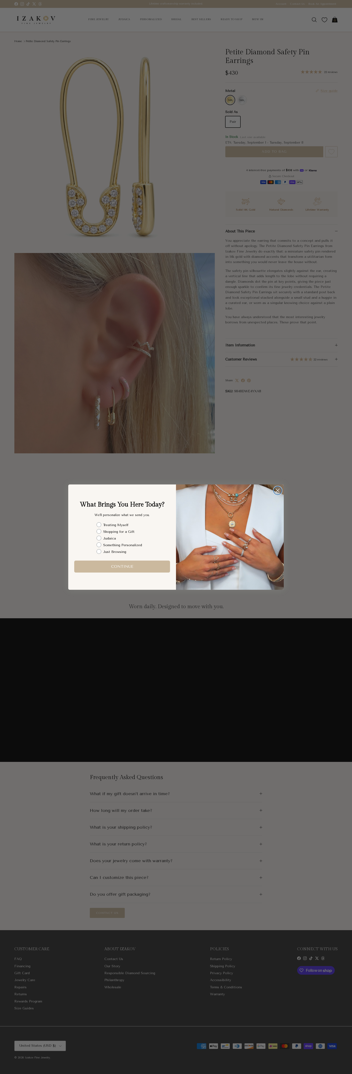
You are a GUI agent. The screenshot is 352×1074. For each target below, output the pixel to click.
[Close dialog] (277, 490)
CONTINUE (122, 566)
